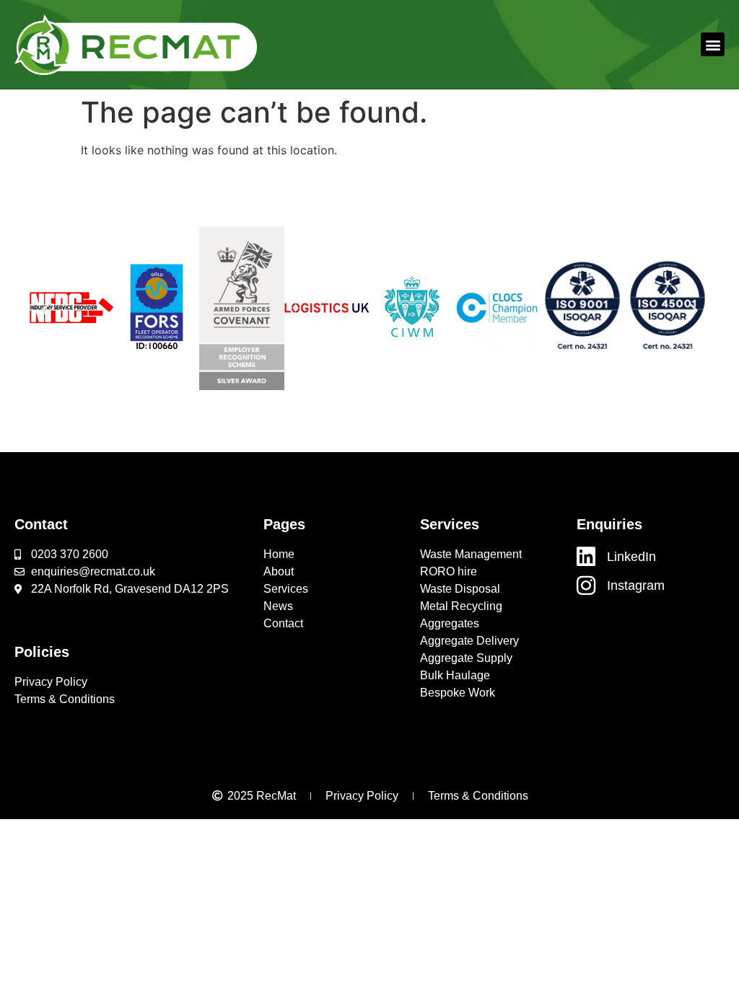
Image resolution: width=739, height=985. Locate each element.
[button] (713, 44)
